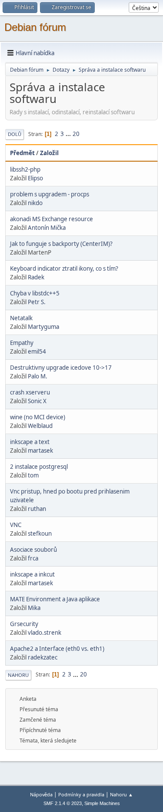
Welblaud (40, 426)
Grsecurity (24, 624)
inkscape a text (30, 442)
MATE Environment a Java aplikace (55, 599)
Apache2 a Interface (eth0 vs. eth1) (57, 649)
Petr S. (37, 302)
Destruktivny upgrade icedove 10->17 (61, 367)
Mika (34, 608)
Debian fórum (35, 27)
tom (33, 475)
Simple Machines (102, 803)
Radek (36, 277)
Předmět (22, 153)
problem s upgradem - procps (49, 194)
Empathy (21, 343)
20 (76, 134)
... (69, 134)
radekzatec (42, 657)
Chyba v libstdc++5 (35, 293)
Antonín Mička (47, 228)
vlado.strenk (44, 632)
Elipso (35, 178)
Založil (49, 153)
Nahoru (18, 675)
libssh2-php (25, 169)
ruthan (37, 509)
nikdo (35, 203)
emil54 (37, 351)
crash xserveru (30, 392)
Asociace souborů (33, 549)
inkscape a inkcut (32, 574)
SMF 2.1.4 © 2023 (62, 803)
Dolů (14, 134)
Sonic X (37, 401)
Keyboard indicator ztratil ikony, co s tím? (64, 268)
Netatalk (21, 318)
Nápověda (41, 794)
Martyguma (43, 327)
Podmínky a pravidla (81, 794)
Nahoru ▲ (121, 794)
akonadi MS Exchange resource (51, 219)
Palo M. (37, 376)
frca (33, 558)
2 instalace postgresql (39, 467)
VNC (15, 525)
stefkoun (40, 533)
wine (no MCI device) (37, 417)
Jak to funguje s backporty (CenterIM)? (61, 244)
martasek (40, 450)
